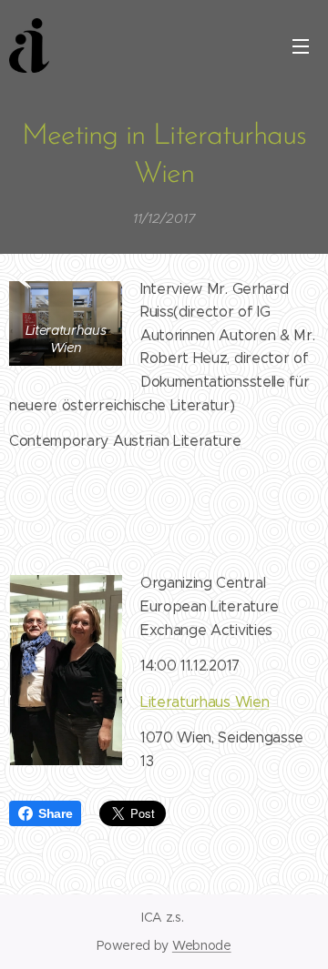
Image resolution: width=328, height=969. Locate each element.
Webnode (201, 945)
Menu (300, 45)
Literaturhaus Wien (204, 702)
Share (55, 813)
